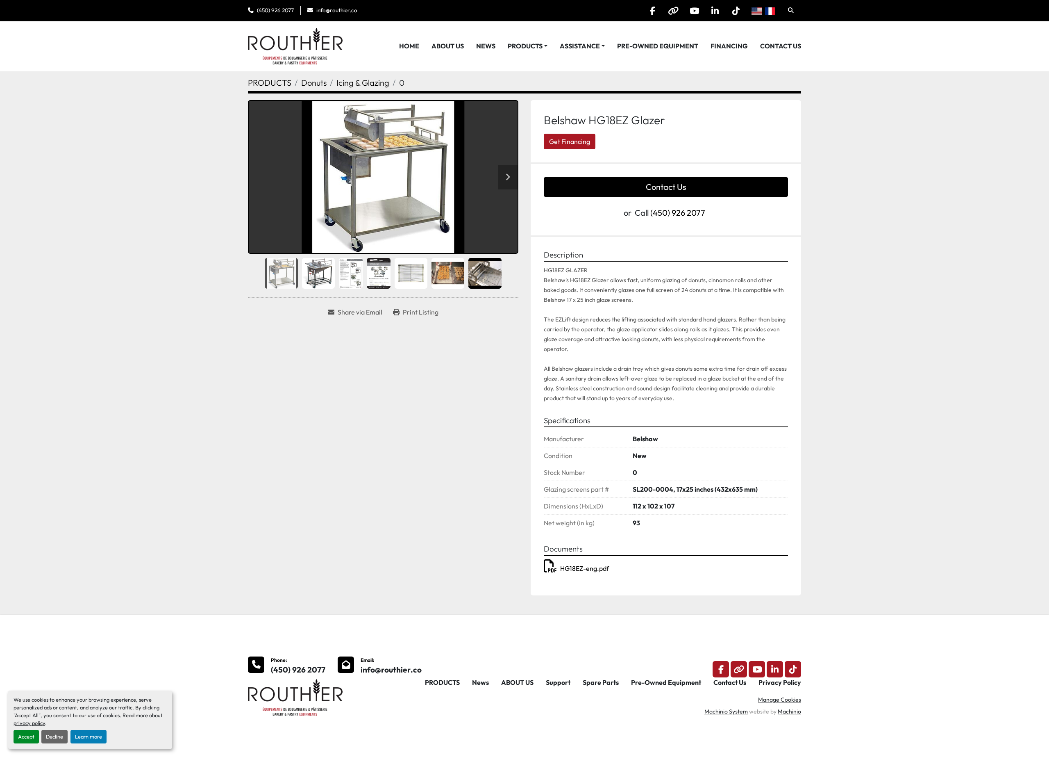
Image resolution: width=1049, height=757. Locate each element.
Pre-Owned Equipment (657, 46)
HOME (409, 46)
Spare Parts (601, 682)
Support (558, 682)
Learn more (88, 736)
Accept (26, 736)
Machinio (789, 711)
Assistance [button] (580, 46)
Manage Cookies (779, 699)
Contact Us (780, 46)
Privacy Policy (779, 682)
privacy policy (29, 723)
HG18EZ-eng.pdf (584, 568)
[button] (527, 46)
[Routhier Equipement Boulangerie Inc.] (295, 697)
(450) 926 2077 (275, 10)
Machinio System (726, 711)
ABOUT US (447, 46)
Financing (729, 46)
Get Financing (569, 141)
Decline (54, 736)
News (485, 46)
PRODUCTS (525, 46)
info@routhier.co (336, 10)
